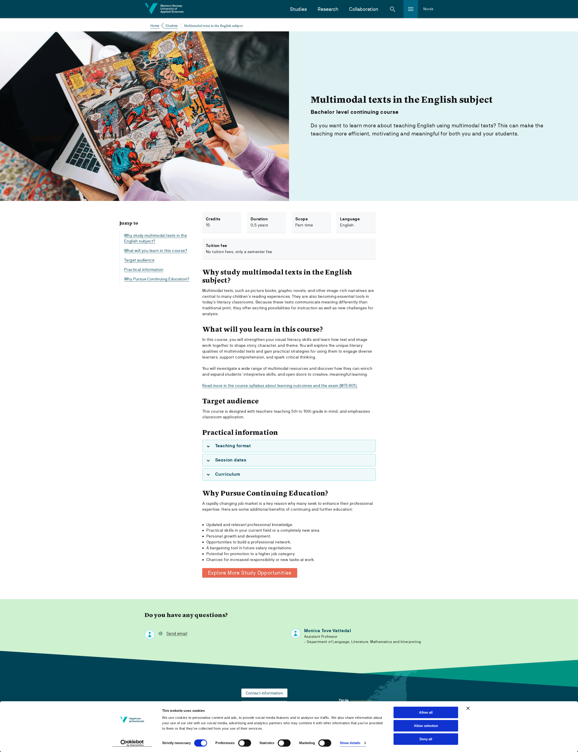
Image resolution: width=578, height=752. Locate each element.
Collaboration (363, 9)
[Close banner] (468, 708)
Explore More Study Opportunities (249, 573)
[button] (392, 9)
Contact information (264, 693)
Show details (350, 743)
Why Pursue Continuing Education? (156, 279)
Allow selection (426, 726)
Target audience (139, 260)
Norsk (428, 9)
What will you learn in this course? (155, 250)
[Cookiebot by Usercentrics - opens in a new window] (132, 743)
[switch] (244, 743)
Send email (176, 633)
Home (154, 26)
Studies (298, 9)
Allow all (426, 712)
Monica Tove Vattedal (327, 630)
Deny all (426, 739)
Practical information (143, 269)
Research (328, 9)
